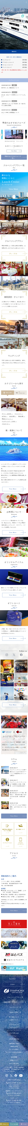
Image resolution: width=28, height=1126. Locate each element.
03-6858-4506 (16, 1085)
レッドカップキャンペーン (14, 1030)
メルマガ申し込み (14, 1033)
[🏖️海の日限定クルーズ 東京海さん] (21, 666)
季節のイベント (6, 419)
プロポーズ (5, 424)
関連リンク (14, 1060)
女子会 (4, 416)
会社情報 (14, 1057)
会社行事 (12, 416)
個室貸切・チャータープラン (14, 1002)
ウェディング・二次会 (8, 421)
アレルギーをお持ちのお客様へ (14, 1052)
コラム (14, 1036)
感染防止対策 (14, 1046)
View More (13, 189)
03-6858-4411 (16, 1086)
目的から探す (14, 1012)
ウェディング (14, 1007)
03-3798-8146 (15, 1100)
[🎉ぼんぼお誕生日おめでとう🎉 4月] (21, 693)
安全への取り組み (14, 1063)
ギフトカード (14, 1027)
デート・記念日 (6, 414)
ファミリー (18, 414)
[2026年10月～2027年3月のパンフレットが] (7, 666)
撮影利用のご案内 (14, 1043)
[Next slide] (26, 135)
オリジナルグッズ (14, 1024)
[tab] (12, 204)
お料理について (14, 1020)
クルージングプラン (14, 997)
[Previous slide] (1, 135)
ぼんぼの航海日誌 (14, 1039)
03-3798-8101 (15, 1083)
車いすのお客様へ (14, 1049)
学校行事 (20, 416)
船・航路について (14, 1017)
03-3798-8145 (15, 1093)
